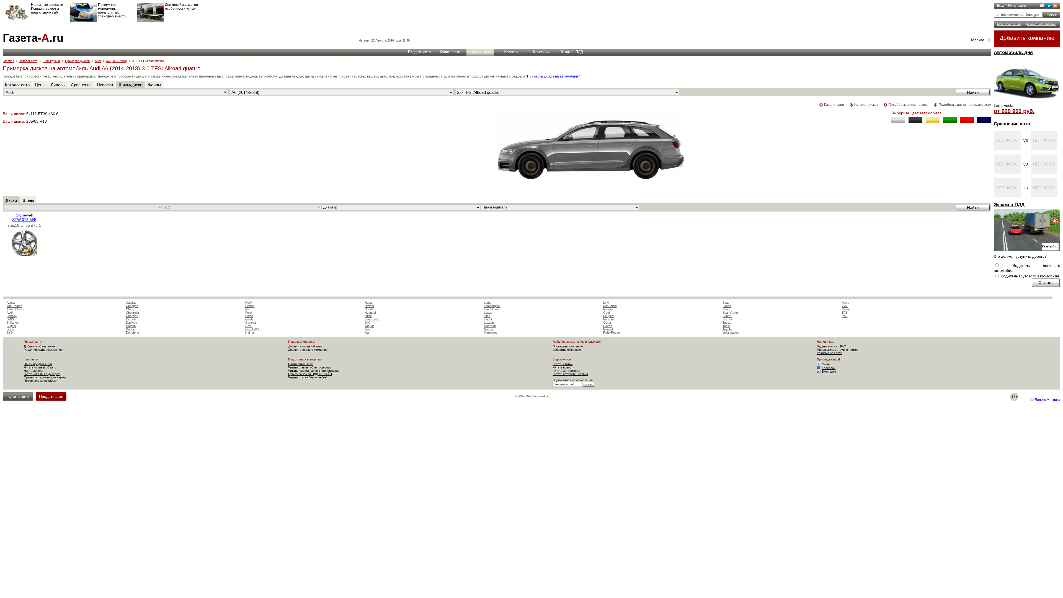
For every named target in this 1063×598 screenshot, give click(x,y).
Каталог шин (834, 105)
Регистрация (1017, 5)
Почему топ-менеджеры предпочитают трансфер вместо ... (113, 10)
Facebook (828, 368)
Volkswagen (731, 332)
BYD (10, 332)
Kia (367, 332)
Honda (369, 309)
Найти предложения (38, 364)
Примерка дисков (77, 61)
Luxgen (489, 322)
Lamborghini (492, 306)
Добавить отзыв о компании (307, 349)
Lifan (487, 316)
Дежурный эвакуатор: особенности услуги (182, 7)
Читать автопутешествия (570, 374)
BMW (10, 319)
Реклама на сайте (829, 353)
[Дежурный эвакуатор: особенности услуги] (150, 21)
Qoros (607, 322)
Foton (249, 316)
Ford (248, 312)
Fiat (247, 309)
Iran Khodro (372, 319)
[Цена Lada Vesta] (1027, 101)
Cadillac (131, 302)
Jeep (368, 329)
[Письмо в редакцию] (1042, 6)
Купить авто (450, 52)
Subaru (727, 316)
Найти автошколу (300, 364)
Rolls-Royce (611, 332)
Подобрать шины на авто (908, 105)
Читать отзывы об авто (40, 367)
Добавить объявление (1040, 24)
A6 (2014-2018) (116, 61)
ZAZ (845, 306)
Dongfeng (132, 332)
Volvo (845, 302)
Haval (368, 302)
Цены (40, 85)
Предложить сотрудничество (837, 349)
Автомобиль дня (1013, 52)
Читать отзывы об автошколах (309, 367)
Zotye (846, 309)
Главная (8, 61)
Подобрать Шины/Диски (40, 380)
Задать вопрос (827, 346)
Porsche (609, 319)
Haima (249, 332)
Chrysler (132, 316)
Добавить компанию (1027, 38)
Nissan (608, 309)
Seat (726, 302)
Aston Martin (15, 309)
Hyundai (370, 312)
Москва (977, 40)
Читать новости (563, 367)
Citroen (131, 319)
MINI (606, 302)
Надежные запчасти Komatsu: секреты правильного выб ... (47, 8)
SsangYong (730, 312)
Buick (10, 329)
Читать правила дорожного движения (314, 370)
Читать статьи (562, 364)
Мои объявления (1009, 24)
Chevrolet (132, 312)
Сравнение (81, 85)
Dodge (130, 329)
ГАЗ (844, 312)
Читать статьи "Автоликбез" (307, 377)
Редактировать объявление (43, 349)
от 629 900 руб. (1014, 111)
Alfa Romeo (14, 306)
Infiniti (368, 316)
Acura (11, 302)
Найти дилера (33, 370)
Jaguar (369, 326)
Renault (608, 329)
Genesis (251, 322)
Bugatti (11, 326)
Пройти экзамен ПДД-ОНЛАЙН (310, 374)
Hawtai (369, 306)
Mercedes (490, 332)
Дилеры (58, 85)
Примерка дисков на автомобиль (553, 76)
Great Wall (252, 329)
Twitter (826, 364)
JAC (367, 322)
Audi (98, 61)
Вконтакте (829, 371)
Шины (28, 200)
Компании (541, 52)
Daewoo (131, 322)
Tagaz (727, 322)
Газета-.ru (33, 38)
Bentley (12, 316)
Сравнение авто (1012, 124)
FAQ (843, 346)
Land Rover (492, 309)
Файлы (154, 85)
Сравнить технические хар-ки (45, 377)
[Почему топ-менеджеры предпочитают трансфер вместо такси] (83, 21)
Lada (487, 302)
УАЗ (845, 316)
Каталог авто (480, 52)
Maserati (490, 326)
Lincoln (488, 319)
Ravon (607, 326)
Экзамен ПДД (1009, 204)
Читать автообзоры (566, 370)
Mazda (488, 329)
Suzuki (727, 319)
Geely (249, 319)
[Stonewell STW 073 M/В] (24, 254)
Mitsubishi (609, 306)
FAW (248, 302)
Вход (1000, 5)
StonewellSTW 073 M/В (24, 217)
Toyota (727, 329)
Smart (727, 309)
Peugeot (608, 316)
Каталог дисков (866, 105)
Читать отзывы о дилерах (42, 374)
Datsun (131, 326)
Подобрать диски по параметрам (965, 105)
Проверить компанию (568, 346)
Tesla (726, 326)
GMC (248, 326)
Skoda (727, 306)
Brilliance (13, 322)
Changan (132, 306)
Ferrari (249, 306)
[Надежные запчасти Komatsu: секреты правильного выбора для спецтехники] (16, 21)
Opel (606, 312)
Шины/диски (51, 61)
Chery (130, 309)
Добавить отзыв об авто (305, 346)
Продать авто (419, 52)
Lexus (488, 312)
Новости (511, 52)
